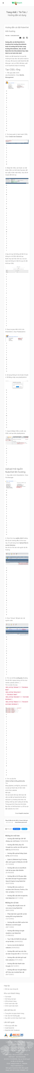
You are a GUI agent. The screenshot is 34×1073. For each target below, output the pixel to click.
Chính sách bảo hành (11, 1006)
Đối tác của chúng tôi (11, 989)
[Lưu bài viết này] (27, 38)
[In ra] (24, 38)
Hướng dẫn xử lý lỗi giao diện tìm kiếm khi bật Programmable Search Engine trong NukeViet (16, 878)
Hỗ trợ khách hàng (10, 1001)
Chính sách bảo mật (11, 1003)
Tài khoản (8, 996)
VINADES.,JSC (24, 1070)
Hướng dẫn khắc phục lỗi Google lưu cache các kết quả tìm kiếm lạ (17, 847)
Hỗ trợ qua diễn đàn (11, 1025)
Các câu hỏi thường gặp (12, 1016)
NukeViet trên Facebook (12, 1030)
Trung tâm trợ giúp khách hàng (14, 1013)
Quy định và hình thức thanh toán (15, 1018)
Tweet (25, 829)
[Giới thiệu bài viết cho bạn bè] (20, 38)
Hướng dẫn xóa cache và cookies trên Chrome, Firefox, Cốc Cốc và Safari (17, 889)
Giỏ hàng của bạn (10, 999)
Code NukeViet (9, 1028)
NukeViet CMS (16, 1068)
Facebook (17, 829)
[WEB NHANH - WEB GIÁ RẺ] (17, 3)
